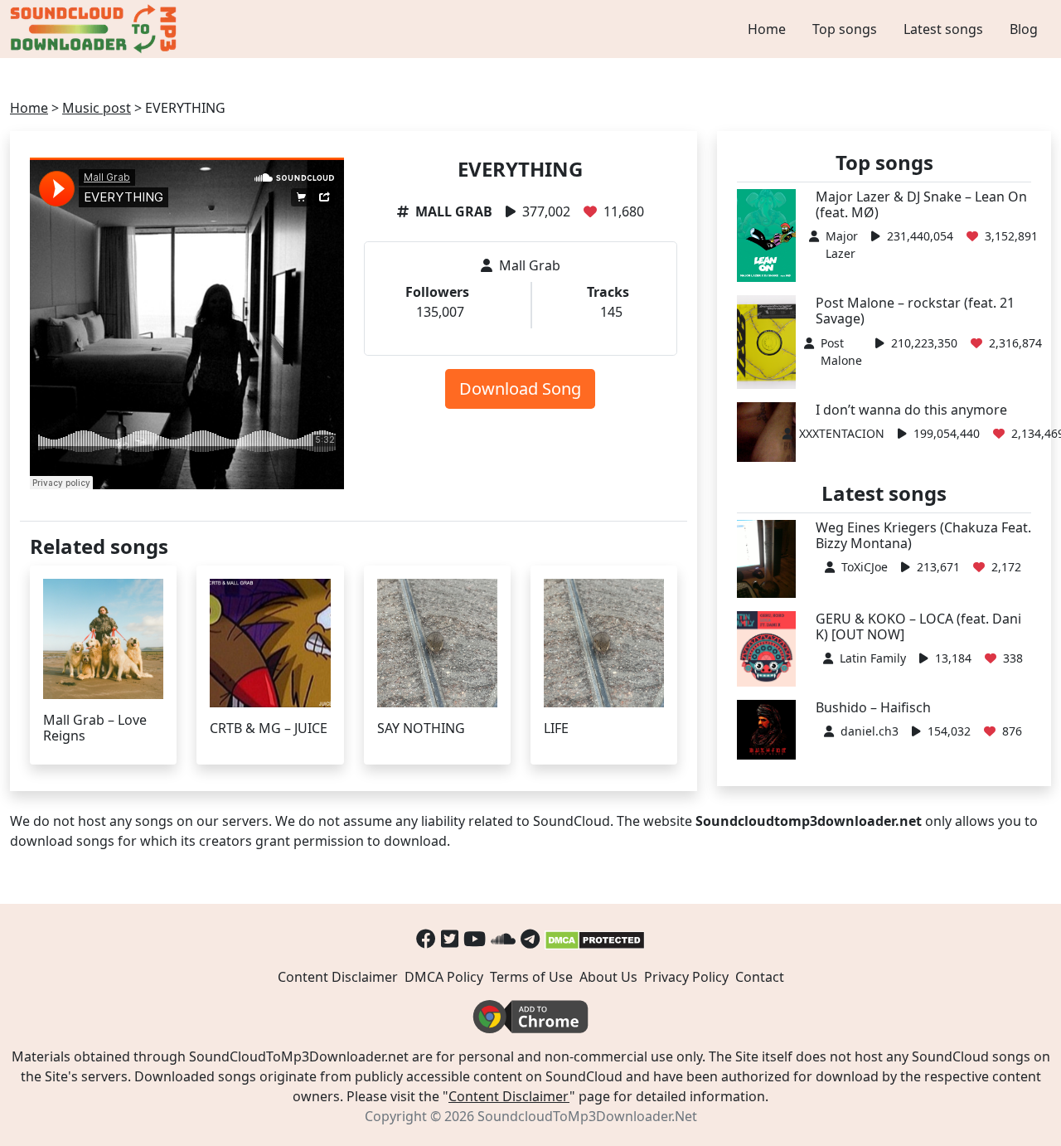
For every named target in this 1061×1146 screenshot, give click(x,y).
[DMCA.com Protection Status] (595, 938)
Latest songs (943, 29)
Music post (96, 108)
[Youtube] (474, 938)
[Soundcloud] (503, 938)
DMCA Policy (444, 977)
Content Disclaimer (338, 977)
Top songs (844, 29)
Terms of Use (531, 977)
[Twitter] (449, 938)
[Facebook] (426, 938)
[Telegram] (530, 938)
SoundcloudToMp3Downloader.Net (587, 1116)
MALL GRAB (453, 211)
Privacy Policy (686, 977)
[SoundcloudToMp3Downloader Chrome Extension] (530, 1015)
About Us (608, 977)
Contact (759, 977)
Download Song (520, 388)
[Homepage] (95, 29)
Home (767, 29)
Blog (1024, 29)
